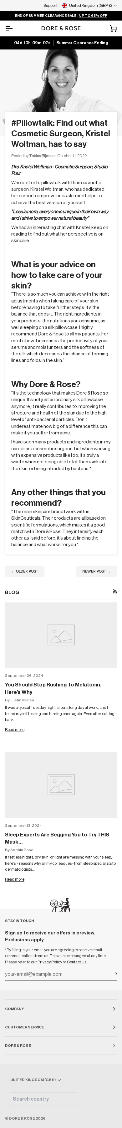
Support (50, 5)
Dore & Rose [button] (18, 1045)
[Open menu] (14, 28)
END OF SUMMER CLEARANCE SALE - (61, 15)
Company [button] (14, 1009)
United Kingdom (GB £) (33, 1080)
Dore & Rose (22, 1118)
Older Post (24, 571)
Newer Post (96, 571)
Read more (14, 730)
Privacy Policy (50, 962)
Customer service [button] (24, 1027)
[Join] (112, 974)
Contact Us (76, 962)
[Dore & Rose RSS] (115, 591)
